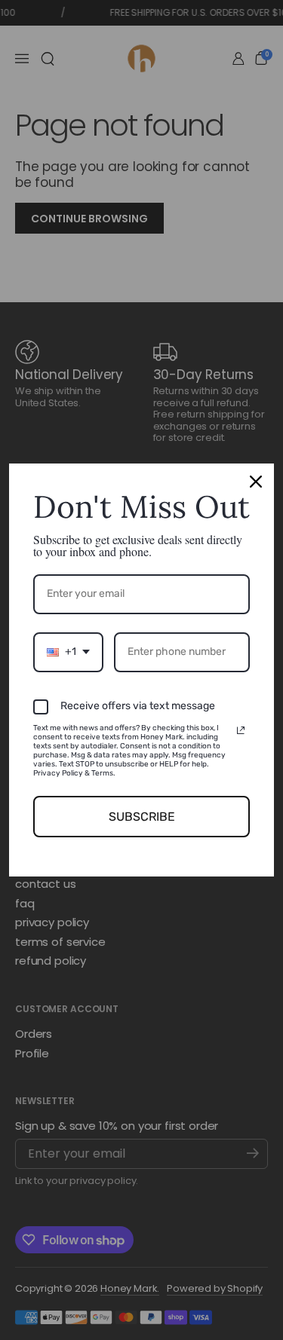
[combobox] (68, 652)
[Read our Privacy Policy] (241, 730)
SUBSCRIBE (142, 816)
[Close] (256, 481)
